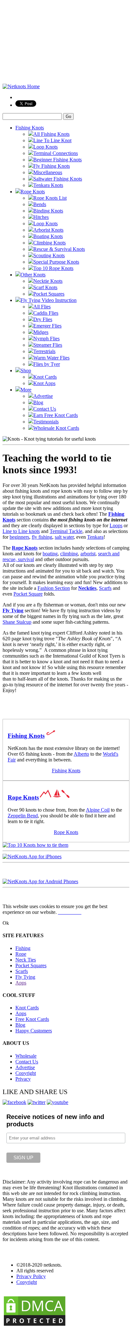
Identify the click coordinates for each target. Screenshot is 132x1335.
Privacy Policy (31, 1276)
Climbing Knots (49, 242)
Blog (38, 402)
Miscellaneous (47, 172)
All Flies (42, 306)
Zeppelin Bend (23, 815)
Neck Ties (25, 959)
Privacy (23, 1079)
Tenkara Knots (48, 185)
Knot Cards (45, 377)
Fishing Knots (29, 127)
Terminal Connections (55, 153)
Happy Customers (33, 1030)
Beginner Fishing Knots (57, 159)
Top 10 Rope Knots (53, 268)
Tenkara (95, 537)
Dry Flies (42, 319)
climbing (69, 553)
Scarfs (105, 588)
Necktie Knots (47, 281)
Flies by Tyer (46, 364)
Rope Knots (33, 191)
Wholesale (26, 1056)
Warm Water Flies (51, 357)
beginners (19, 537)
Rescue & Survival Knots (59, 249)
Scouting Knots (49, 255)
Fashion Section (53, 588)
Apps (20, 982)
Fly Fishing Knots (51, 166)
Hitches (41, 217)
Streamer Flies (47, 345)
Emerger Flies (47, 325)
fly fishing (42, 537)
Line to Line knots (21, 531)
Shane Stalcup (17, 622)
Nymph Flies (46, 338)
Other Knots (33, 274)
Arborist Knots (48, 230)
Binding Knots (48, 210)
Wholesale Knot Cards (56, 428)
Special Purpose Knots (56, 262)
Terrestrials (44, 351)
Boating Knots (48, 236)
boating (50, 553)
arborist (87, 553)
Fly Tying (13, 610)
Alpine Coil (98, 810)
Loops (116, 525)
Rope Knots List (50, 198)
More (26, 389)
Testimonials (46, 421)
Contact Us (44, 409)
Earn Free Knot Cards (55, 415)
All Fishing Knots (51, 134)
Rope (20, 954)
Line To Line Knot (52, 140)
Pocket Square (28, 594)
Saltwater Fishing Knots (57, 178)
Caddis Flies (45, 313)
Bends (39, 204)
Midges (40, 332)
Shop (26, 370)
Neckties (87, 588)
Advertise (43, 396)
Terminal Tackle (66, 531)
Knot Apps (44, 383)
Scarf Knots (45, 287)
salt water (64, 537)
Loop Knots (45, 147)
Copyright (25, 1073)
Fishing (22, 948)
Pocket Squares (48, 294)
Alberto (81, 754)
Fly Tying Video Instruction (49, 300)
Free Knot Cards (32, 1019)
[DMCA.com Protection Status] (35, 1325)
